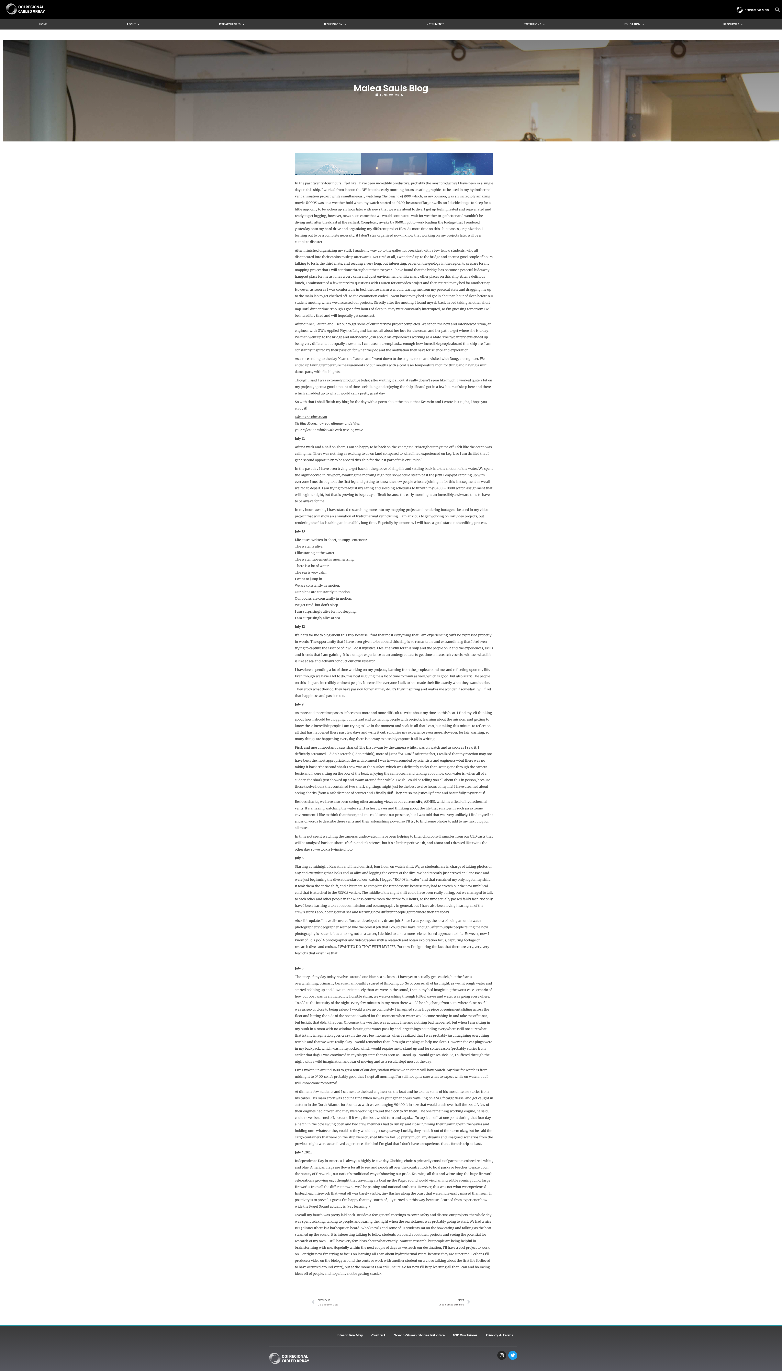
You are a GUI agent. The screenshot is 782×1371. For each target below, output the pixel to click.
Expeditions (532, 24)
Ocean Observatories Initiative (419, 1335)
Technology (333, 24)
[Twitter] (512, 1355)
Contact (378, 1335)
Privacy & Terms (499, 1335)
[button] (777, 9)
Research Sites (230, 24)
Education (632, 24)
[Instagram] (501, 1355)
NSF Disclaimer (465, 1335)
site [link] (419, 801)
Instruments (435, 24)
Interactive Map (350, 1335)
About (131, 24)
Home (43, 24)
